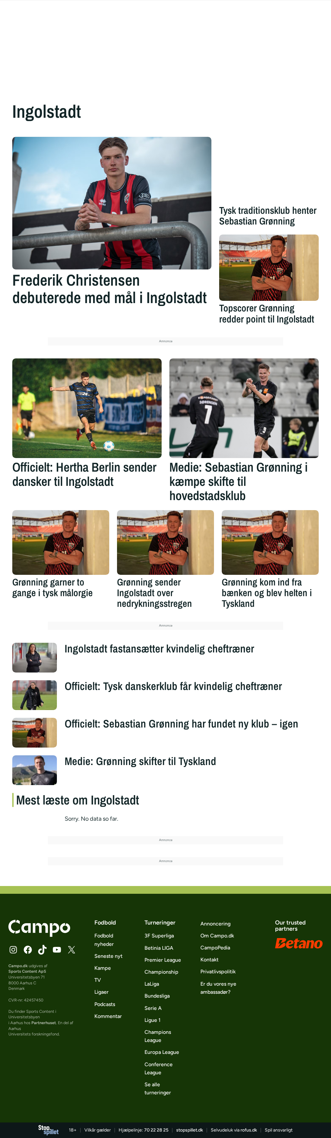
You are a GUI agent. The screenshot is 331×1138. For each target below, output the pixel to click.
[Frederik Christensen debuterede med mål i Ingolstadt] (111, 203)
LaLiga (151, 984)
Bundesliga (157, 996)
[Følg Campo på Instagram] (13, 950)
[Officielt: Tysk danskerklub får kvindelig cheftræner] (34, 695)
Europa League (161, 1052)
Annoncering (215, 924)
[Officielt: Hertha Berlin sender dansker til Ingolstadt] (87, 408)
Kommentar (108, 1016)
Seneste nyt (108, 956)
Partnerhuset (43, 1022)
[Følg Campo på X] (71, 950)
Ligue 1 (152, 1020)
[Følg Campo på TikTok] (42, 950)
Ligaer (101, 992)
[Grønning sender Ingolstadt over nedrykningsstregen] (165, 542)
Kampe (102, 968)
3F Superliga (159, 936)
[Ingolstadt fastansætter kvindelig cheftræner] (34, 658)
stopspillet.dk (189, 1130)
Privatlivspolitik (218, 971)
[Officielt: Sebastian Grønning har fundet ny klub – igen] (34, 733)
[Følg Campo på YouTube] (57, 950)
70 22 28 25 (156, 1130)
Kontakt (209, 960)
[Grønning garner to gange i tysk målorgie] (60, 542)
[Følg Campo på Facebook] (28, 950)
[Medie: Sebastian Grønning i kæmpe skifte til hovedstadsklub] (244, 408)
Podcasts (104, 1004)
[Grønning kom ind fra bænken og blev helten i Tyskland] (270, 542)
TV (97, 980)
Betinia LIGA (158, 948)
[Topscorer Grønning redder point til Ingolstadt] (269, 268)
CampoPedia (215, 948)
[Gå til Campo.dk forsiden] (39, 934)
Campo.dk (18, 965)
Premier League (162, 960)
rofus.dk (248, 1130)
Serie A (153, 1008)
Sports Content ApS (27, 971)
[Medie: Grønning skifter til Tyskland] (34, 770)
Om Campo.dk (217, 936)
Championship (161, 972)
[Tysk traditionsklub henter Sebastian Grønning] (269, 170)
